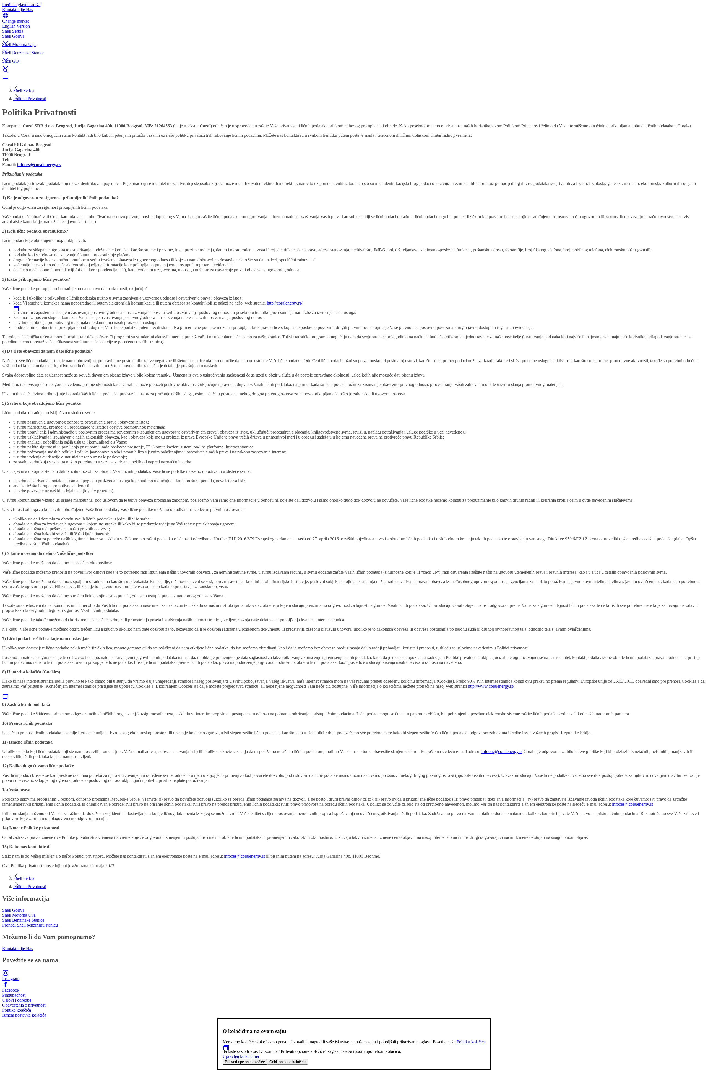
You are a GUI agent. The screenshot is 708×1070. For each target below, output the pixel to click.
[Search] (354, 70)
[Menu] (354, 77)
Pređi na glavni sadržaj (22, 4)
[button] (354, 38)
